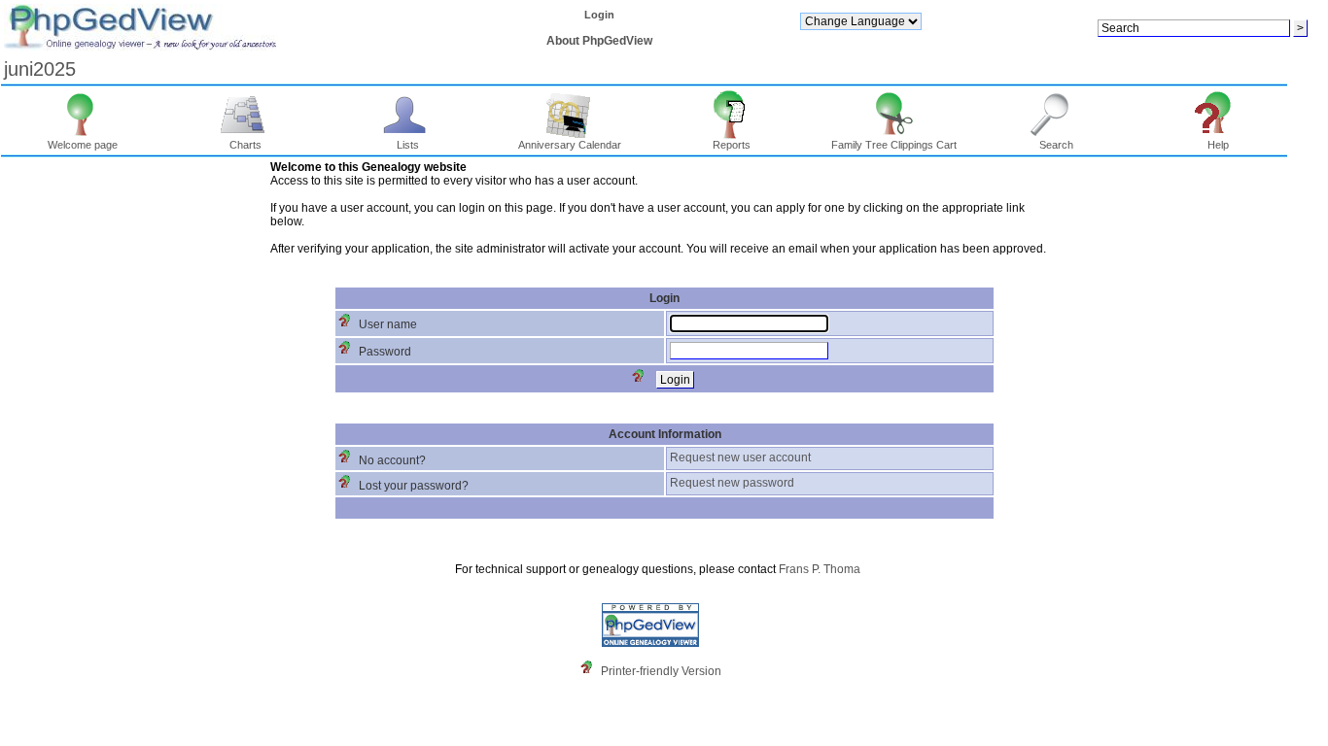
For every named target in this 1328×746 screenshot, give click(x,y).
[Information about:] (591, 671)
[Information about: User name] (349, 324)
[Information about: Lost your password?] (349, 485)
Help (1218, 145)
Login (599, 14)
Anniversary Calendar (569, 145)
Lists (408, 145)
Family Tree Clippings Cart (894, 145)
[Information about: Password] (349, 351)
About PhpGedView (599, 41)
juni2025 (40, 69)
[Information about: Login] (642, 380)
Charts (245, 145)
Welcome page (83, 145)
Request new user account (740, 457)
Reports (732, 145)
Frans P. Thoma (819, 569)
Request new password (732, 483)
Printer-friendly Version (661, 671)
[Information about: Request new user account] (349, 460)
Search (1056, 145)
